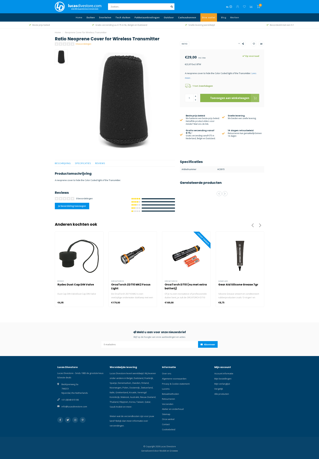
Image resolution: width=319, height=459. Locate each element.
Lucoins (166, 388)
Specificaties (83, 163)
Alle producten (221, 393)
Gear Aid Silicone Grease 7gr (238, 284)
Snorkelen (105, 17)
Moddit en (165, 450)
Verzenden (167, 404)
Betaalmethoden (170, 393)
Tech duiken (122, 17)
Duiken (91, 17)
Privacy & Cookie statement (176, 383)
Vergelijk (218, 388)
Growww (174, 450)
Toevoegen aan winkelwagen (229, 98)
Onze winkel (168, 419)
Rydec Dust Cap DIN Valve (75, 284)
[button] (219, 193)
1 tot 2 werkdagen (203, 85)
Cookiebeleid (168, 429)
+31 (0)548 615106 (70, 399)
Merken (234, 17)
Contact (166, 424)
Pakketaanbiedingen (147, 17)
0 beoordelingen (83, 44)
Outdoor (169, 17)
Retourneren (168, 398)
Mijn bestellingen (222, 378)
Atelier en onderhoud (173, 409)
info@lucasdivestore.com (74, 406)
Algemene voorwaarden (174, 378)
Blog (223, 17)
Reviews (100, 163)
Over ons (166, 373)
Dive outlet (208, 17)
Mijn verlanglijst (222, 383)
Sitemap (166, 414)
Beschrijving (63, 163)
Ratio (184, 44)
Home (79, 17)
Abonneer (209, 344)
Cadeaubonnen (187, 17)
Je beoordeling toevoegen (72, 205)
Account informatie (223, 373)
